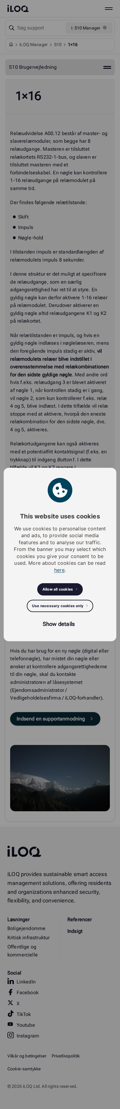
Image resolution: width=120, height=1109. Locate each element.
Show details (59, 624)
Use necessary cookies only (57, 605)
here (59, 570)
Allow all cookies (57, 589)
